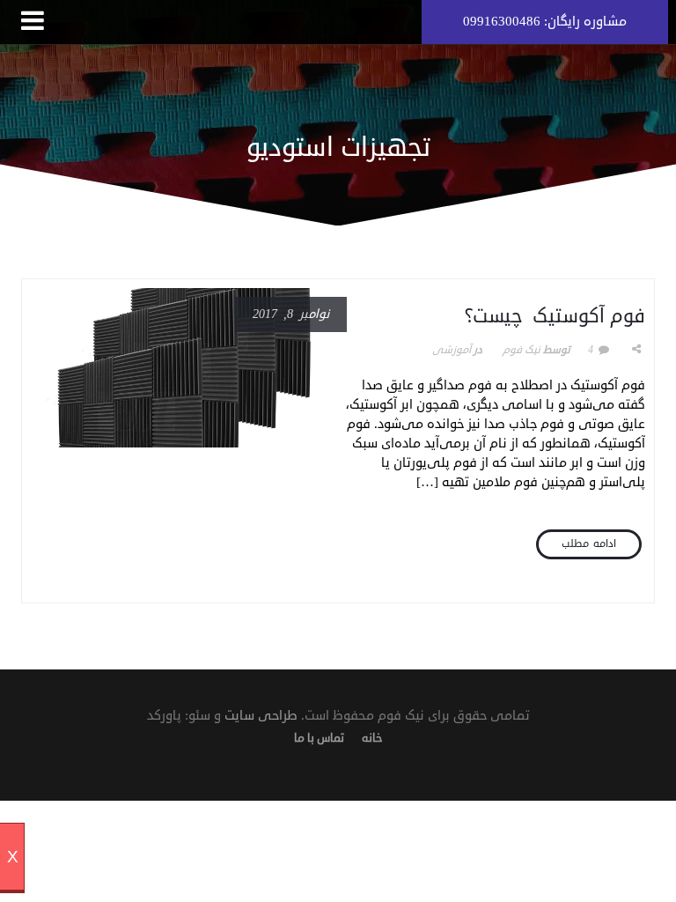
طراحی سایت (261, 715)
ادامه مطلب (589, 543)
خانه (372, 738)
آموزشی (451, 350)
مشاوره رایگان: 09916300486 (545, 21)
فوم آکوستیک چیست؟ (555, 316)
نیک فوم (521, 350)
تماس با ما (319, 738)
